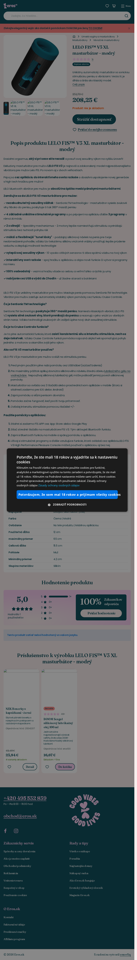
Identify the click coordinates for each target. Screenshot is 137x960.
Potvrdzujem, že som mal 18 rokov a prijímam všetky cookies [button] (68, 494)
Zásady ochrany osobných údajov (59, 485)
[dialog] (67, 480)
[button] (67, 504)
